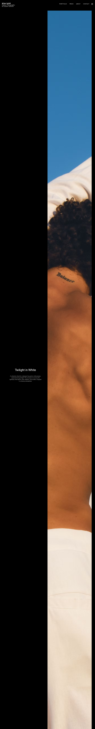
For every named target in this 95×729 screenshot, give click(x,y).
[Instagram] (92, 4)
